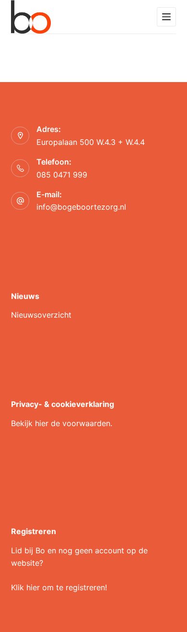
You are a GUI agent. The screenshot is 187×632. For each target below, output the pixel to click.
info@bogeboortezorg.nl (81, 207)
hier (41, 423)
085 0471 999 (61, 174)
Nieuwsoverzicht (41, 315)
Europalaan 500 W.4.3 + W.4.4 (90, 142)
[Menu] (166, 16)
